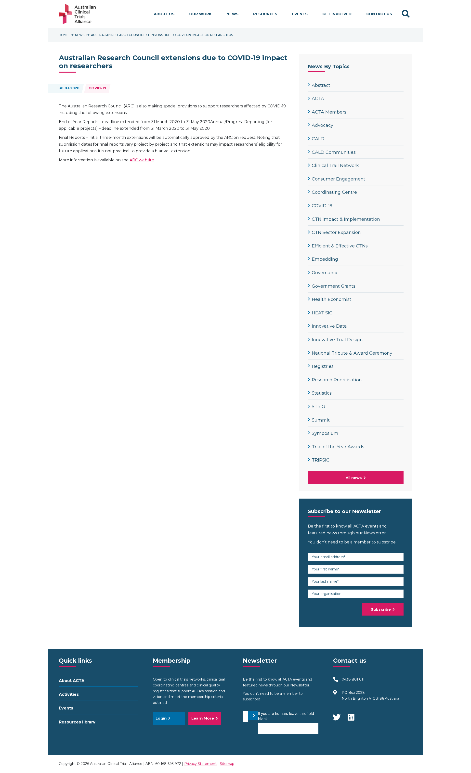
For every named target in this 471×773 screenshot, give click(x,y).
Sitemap (227, 763)
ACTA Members (329, 112)
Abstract (321, 85)
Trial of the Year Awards (338, 447)
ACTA (318, 98)
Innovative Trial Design (337, 339)
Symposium (325, 433)
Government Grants (333, 286)
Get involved (337, 14)
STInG (318, 406)
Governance (325, 272)
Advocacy (322, 125)
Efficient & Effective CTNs (340, 246)
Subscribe (381, 609)
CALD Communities (334, 152)
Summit (321, 420)
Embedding (325, 259)
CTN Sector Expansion (336, 232)
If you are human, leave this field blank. (286, 716)
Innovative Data (329, 326)
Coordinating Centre (334, 192)
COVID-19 (97, 88)
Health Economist (331, 299)
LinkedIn (351, 715)
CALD (318, 139)
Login (161, 718)
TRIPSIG (321, 460)
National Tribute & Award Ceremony (352, 353)
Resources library (77, 722)
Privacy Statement (200, 763)
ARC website (142, 160)
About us (164, 14)
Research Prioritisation (337, 380)
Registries (323, 366)
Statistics (322, 393)
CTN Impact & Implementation (346, 219)
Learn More (202, 718)
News (232, 14)
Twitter (336, 715)
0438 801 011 (353, 679)
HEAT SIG (322, 313)
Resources (265, 14)
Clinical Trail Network (335, 165)
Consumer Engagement (338, 179)
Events (300, 14)
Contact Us (379, 14)
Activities (69, 694)
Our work (200, 14)
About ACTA (71, 680)
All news (354, 477)
